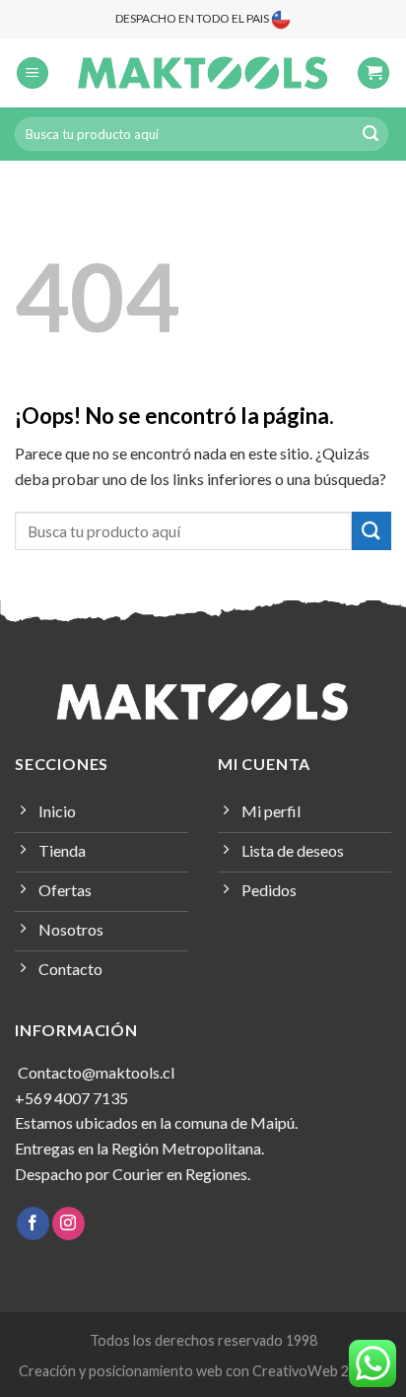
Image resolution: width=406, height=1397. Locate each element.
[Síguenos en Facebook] (33, 1223)
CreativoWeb (295, 1370)
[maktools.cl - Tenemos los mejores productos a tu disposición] (203, 73)
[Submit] (370, 134)
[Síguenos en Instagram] (68, 1223)
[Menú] (32, 73)
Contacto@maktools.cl (94, 1072)
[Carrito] (373, 73)
